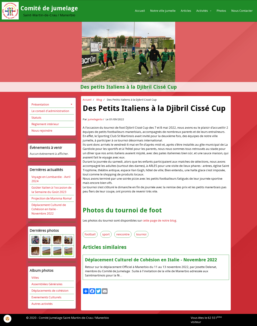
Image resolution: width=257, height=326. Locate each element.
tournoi (141, 234)
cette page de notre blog (159, 220)
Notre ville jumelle (163, 11)
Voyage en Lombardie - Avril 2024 (50, 179)
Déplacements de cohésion (49, 290)
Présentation (40, 104)
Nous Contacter (242, 11)
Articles (186, 11)
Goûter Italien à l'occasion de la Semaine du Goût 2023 (51, 189)
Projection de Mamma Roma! (51, 198)
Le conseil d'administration (50, 111)
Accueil (140, 11)
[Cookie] (7, 319)
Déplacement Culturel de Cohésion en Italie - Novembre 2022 (151, 259)
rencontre (123, 234)
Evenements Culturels (46, 297)
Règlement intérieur (45, 124)
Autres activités (42, 304)
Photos (221, 11)
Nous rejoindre (41, 130)
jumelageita (95, 119)
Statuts (36, 118)
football (90, 234)
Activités (202, 11)
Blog (99, 99)
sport (106, 234)
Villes (35, 278)
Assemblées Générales (46, 284)
